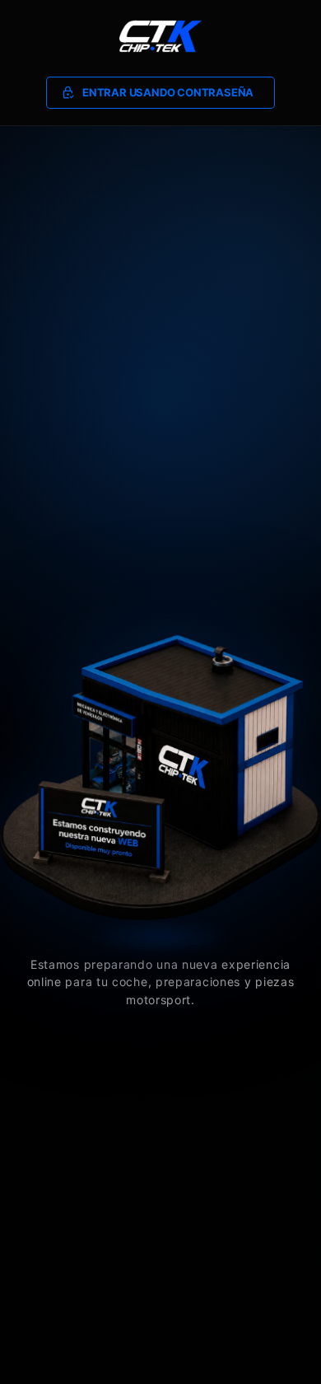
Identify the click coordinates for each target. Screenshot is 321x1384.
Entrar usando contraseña (168, 92)
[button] (161, 93)
